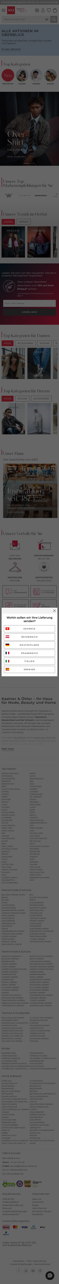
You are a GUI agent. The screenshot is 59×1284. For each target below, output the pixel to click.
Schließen (54, 611)
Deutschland (29, 645)
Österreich (29, 637)
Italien (29, 661)
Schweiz (29, 628)
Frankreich (29, 653)
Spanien (29, 669)
